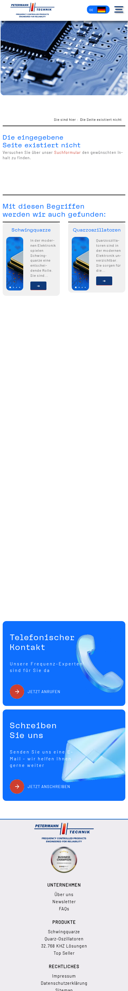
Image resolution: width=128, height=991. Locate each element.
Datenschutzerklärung (64, 983)
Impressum (64, 976)
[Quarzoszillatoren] (104, 280)
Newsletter (64, 901)
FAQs (64, 908)
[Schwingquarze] (38, 286)
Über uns (64, 894)
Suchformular (67, 152)
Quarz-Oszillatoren (64, 938)
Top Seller (64, 953)
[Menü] (118, 9)
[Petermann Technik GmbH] (32, 10)
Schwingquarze (64, 931)
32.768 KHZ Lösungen (64, 945)
